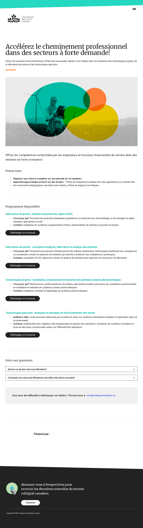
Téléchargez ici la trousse (22, 232)
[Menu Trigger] (133, 9)
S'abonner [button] (30, 502)
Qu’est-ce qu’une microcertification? (27, 369)
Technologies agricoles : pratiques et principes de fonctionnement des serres (50, 312)
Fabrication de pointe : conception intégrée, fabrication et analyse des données (51, 246)
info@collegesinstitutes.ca (101, 395)
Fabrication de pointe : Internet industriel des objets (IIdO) (39, 214)
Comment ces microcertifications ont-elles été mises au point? (41, 377)
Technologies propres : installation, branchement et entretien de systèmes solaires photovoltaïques (63, 279)
